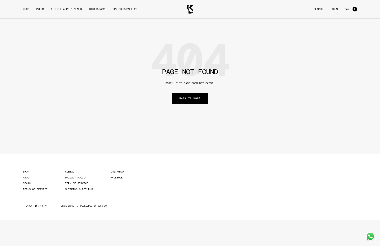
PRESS (40, 9)
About (27, 177)
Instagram (117, 171)
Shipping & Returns (79, 189)
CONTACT (70, 171)
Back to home (190, 98)
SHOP (26, 9)
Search (318, 9)
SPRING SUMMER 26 (125, 9)
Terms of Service (35, 189)
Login (334, 9)
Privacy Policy (76, 177)
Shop (26, 171)
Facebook (116, 177)
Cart (350, 9)
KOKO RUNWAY (97, 9)
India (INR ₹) (34, 205)
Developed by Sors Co (93, 205)
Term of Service (76, 183)
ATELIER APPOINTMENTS (66, 9)
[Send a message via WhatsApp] (370, 236)
